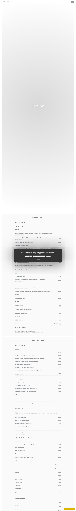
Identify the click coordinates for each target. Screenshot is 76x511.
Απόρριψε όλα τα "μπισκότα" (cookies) (39, 256)
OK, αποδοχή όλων (29, 256)
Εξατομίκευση (48, 256)
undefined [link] (38, 259)
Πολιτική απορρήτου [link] (38, 257)
